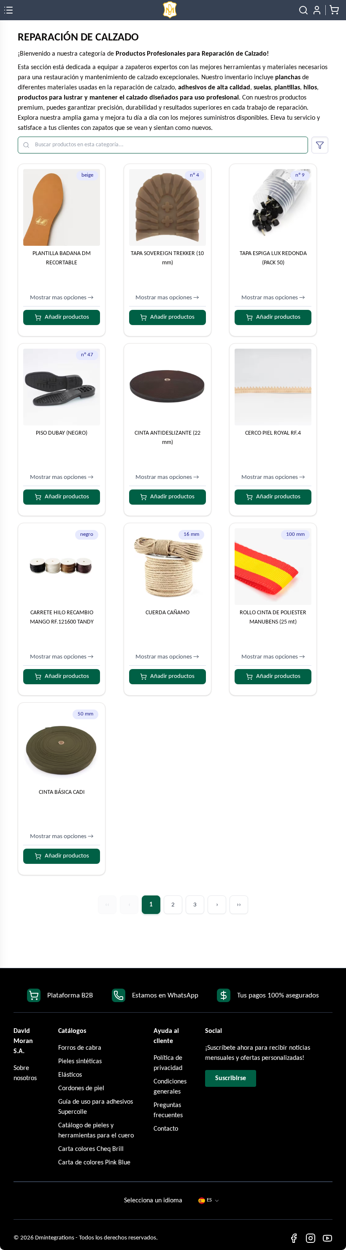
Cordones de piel (81, 1088)
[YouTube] (327, 1238)
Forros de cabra (79, 1048)
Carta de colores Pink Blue (94, 1162)
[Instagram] (310, 1238)
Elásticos (70, 1075)
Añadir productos (67, 317)
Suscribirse (230, 1078)
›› (239, 905)
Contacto (166, 1129)
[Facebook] (294, 1238)
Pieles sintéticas (80, 1061)
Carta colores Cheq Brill (91, 1149)
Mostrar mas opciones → (62, 298)
